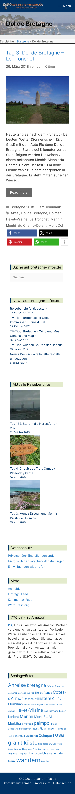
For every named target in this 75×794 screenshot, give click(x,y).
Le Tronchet (39, 219)
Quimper (45, 736)
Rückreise (43, 744)
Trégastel (13, 753)
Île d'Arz (45, 761)
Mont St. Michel (46, 717)
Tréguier (22, 753)
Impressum (42, 783)
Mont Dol (56, 225)
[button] (22, 232)
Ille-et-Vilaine (16, 219)
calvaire (22, 693)
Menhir (56, 219)
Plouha (35, 729)
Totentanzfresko (41, 749)
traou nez (54, 749)
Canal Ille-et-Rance (39, 692)
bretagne (36, 685)
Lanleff (62, 711)
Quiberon (32, 735)
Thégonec (27, 749)
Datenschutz (62, 783)
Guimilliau (29, 704)
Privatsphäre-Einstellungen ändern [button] (33, 556)
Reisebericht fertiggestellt (28, 308)
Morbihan (15, 724)
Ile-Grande (49, 704)
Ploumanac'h (47, 728)
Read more (19, 192)
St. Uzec (53, 744)
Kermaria (53, 711)
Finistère (42, 698)
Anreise (17, 685)
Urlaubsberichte (38, 753)
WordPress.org (18, 605)
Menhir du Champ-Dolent (26, 225)
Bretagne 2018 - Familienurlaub (36, 207)
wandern (28, 760)
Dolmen (55, 213)
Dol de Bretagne (34, 213)
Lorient (13, 717)
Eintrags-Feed (18, 594)
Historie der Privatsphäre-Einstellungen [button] (36, 561)
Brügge (50, 686)
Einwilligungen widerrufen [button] (26, 567)
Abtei (15, 213)
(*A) (10, 625)
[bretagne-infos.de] (23, 6)
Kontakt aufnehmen (17, 783)
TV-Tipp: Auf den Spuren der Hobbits (36, 345)
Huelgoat (39, 704)
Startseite (22, 41)
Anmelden (15, 589)
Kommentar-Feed (20, 600)
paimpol (42, 723)
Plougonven (25, 729)
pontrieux (19, 735)
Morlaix (28, 723)
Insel (46, 711)
